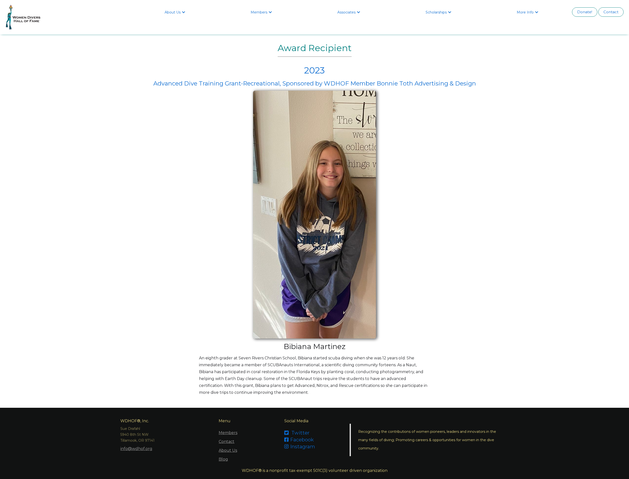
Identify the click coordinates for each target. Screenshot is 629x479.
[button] (175, 12)
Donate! (584, 12)
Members (228, 432)
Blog (223, 459)
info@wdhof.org (136, 448)
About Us (228, 450)
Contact (610, 12)
